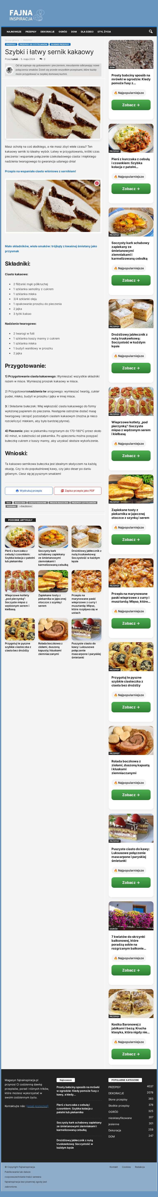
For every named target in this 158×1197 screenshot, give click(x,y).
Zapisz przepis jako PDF (80, 490)
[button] (150, 31)
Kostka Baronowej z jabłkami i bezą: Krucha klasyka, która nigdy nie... (131, 1028)
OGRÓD (113, 929)
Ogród (63, 31)
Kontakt (114, 1167)
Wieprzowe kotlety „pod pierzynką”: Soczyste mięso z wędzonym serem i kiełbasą (17, 602)
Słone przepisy (117, 1099)
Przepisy (31, 31)
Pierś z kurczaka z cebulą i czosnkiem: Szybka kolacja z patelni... (131, 163)
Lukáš (15, 59)
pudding (11, 506)
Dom (74, 31)
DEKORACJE (116, 1093)
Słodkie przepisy (60, 44)
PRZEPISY (11, 44)
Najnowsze (14, 31)
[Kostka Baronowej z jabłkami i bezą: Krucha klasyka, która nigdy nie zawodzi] (131, 1003)
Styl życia (104, 31)
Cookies (126, 1167)
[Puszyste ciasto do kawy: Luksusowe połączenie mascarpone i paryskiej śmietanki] (86, 629)
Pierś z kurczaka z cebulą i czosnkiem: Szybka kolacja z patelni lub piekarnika (20, 556)
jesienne (113, 1124)
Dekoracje (48, 31)
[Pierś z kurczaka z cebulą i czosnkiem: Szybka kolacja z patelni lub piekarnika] (20, 537)
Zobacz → (131, 105)
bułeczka (20, 503)
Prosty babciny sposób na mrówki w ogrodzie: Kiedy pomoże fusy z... (131, 79)
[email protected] (37, 1106)
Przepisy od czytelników (33, 44)
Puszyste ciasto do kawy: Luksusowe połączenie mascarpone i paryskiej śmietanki (131, 855)
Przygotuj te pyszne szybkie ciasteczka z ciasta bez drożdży (18, 647)
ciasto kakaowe (37, 503)
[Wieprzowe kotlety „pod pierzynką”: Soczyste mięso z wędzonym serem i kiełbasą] (20, 581)
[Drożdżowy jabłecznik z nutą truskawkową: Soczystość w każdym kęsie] (86, 537)
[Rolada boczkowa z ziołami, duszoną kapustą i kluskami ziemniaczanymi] (53, 629)
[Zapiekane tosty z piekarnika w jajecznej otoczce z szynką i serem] (53, 581)
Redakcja (140, 1167)
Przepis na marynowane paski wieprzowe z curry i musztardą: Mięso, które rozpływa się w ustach (85, 604)
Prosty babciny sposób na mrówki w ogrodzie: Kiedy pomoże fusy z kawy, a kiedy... (78, 1090)
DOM (112, 67)
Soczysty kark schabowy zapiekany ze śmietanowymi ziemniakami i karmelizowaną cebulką (53, 557)
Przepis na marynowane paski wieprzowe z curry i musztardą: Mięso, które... (131, 597)
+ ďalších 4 (25, 506)
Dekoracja (114, 1130)
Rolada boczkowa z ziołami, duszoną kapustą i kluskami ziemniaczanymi (50, 649)
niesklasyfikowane (120, 1118)
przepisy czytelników (84, 503)
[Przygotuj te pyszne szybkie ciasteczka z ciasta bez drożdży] (20, 629)
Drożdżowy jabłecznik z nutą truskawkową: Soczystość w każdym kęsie (86, 556)
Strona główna (12, 40)
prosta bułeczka (59, 503)
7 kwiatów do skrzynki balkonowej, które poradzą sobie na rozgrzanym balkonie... (129, 942)
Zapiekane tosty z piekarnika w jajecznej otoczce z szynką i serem (52, 600)
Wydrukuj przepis (31, 490)
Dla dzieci (87, 31)
